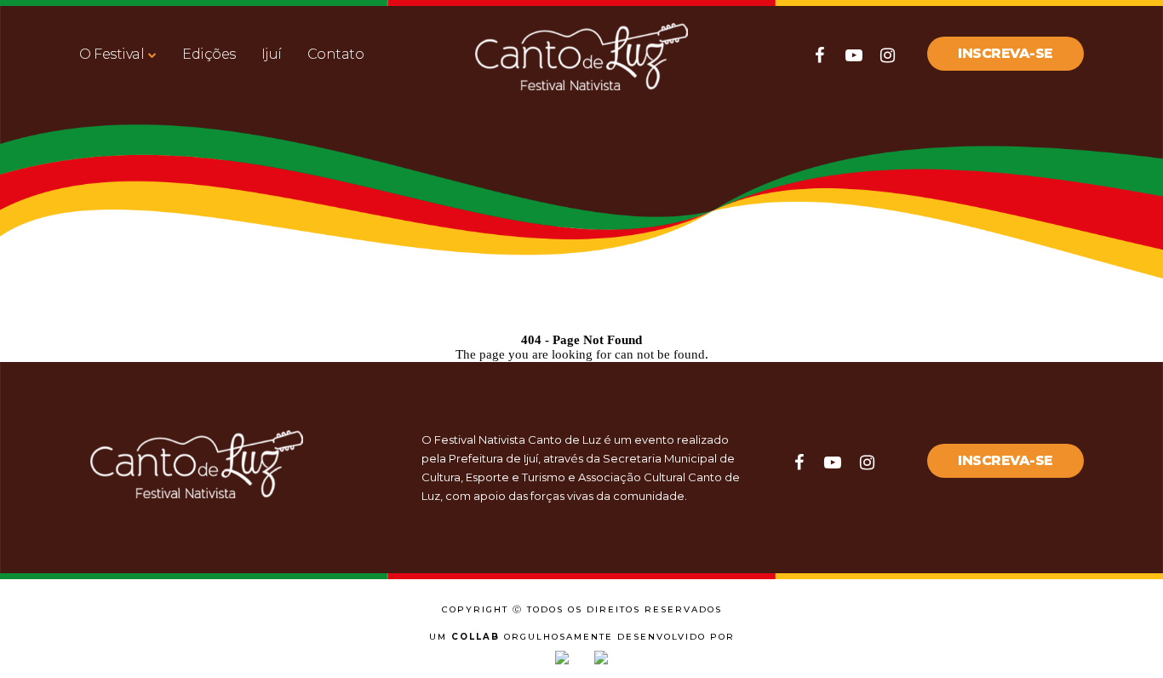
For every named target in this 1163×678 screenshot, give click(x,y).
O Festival (111, 54)
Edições (209, 54)
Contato (335, 54)
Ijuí (271, 54)
